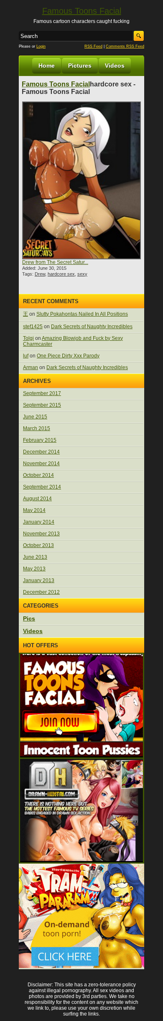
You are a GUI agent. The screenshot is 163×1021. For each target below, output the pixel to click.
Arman (30, 367)
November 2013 (41, 534)
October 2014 (38, 475)
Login (41, 46)
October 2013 (38, 545)
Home (46, 65)
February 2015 (39, 440)
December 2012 (41, 592)
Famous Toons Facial (81, 10)
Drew (40, 273)
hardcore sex (61, 273)
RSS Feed (93, 46)
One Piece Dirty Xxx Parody (68, 356)
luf (25, 356)
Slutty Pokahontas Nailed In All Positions (82, 314)
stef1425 (33, 326)
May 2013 (34, 569)
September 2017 (42, 393)
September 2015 (42, 405)
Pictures (80, 65)
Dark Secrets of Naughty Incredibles (91, 326)
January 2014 (38, 522)
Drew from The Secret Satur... (55, 262)
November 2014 (41, 463)
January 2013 (38, 580)
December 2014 (41, 452)
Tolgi (28, 338)
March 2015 (36, 428)
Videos (115, 65)
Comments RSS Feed (125, 46)
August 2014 (37, 499)
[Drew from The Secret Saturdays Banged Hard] (81, 180)
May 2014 (34, 510)
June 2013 (35, 557)
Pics (29, 618)
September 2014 (42, 487)
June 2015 (35, 417)
